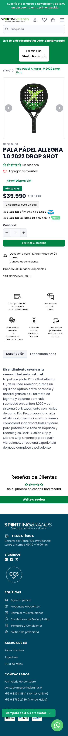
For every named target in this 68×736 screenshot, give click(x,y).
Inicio (6, 70)
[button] (12, 165)
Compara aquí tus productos (26, 713)
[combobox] (34, 29)
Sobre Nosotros (14, 650)
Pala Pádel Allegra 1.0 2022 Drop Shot (37, 70)
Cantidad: (10, 225)
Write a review (34, 499)
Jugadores (11, 657)
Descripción (15, 354)
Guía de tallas (14, 664)
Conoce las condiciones (24, 261)
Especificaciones (43, 354)
